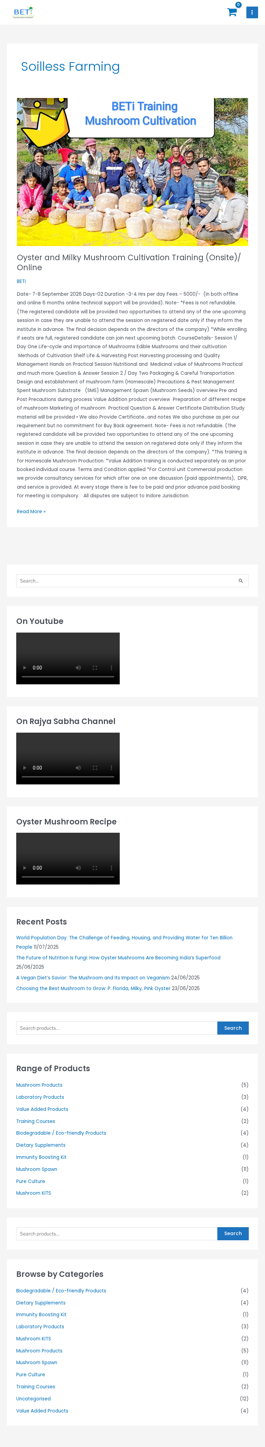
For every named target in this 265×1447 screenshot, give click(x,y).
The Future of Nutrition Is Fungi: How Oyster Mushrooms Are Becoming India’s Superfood (118, 958)
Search (233, 1028)
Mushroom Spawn (36, 1169)
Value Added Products (42, 1109)
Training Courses (35, 1121)
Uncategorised (33, 1399)
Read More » (31, 511)
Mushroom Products (39, 1085)
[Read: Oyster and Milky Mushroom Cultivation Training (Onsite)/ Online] (132, 172)
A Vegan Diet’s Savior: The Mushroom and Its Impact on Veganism (93, 978)
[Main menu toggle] (252, 12)
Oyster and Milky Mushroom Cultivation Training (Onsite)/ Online (129, 262)
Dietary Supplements (41, 1145)
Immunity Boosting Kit (41, 1157)
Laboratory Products (40, 1097)
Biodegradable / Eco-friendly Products (61, 1133)
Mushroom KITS (33, 1193)
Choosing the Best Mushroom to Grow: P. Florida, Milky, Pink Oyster (93, 988)
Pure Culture (30, 1181)
